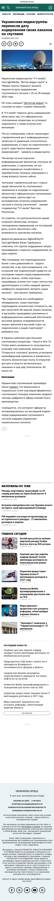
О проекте (36, 801)
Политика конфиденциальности (27, 804)
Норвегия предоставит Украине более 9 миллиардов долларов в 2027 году (33, 575)
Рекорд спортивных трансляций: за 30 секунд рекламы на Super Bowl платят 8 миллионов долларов (24, 493)
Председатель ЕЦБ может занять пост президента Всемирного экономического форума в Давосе (25, 664)
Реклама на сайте (21, 801)
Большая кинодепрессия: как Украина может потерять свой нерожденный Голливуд (27, 506)
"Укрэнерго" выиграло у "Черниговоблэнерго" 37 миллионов (34, 626)
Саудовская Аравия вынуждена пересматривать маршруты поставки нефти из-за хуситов (25, 676)
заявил (13, 386)
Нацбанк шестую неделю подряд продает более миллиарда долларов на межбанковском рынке (34, 558)
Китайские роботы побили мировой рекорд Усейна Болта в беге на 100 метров (35, 541)
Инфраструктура (45, 14)
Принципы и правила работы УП (27, 811)
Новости (6, 14)
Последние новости (15, 645)
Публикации (18, 14)
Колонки (30, 14)
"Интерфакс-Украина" (30, 827)
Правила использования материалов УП (27, 807)
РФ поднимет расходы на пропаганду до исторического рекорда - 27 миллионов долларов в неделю (24, 519)
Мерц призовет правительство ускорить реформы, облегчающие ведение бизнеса (34, 610)
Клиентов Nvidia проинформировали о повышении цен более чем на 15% (35, 593)
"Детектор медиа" (34, 102)
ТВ (4, 429)
